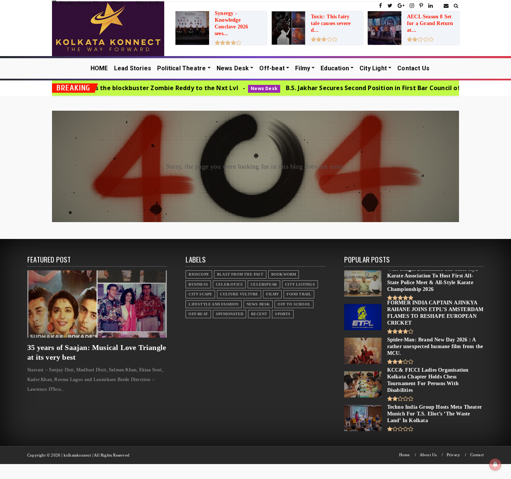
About (117, 3)
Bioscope (199, 274)
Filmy (302, 68)
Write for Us (148, 3)
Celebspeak (264, 284)
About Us (428, 455)
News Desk (233, 68)
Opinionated (229, 314)
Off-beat (272, 68)
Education (335, 68)
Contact (477, 455)
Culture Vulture (239, 294)
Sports (282, 314)
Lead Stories (132, 68)
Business (198, 284)
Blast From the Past (240, 274)
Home (404, 455)
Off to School (294, 304)
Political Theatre (181, 68)
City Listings (300, 284)
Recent (259, 314)
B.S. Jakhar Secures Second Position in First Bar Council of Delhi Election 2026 (365, 88)
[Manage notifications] (495, 464)
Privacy (453, 455)
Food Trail (299, 294)
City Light (373, 68)
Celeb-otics (229, 284)
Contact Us (413, 68)
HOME (99, 68)
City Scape (200, 294)
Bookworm (283, 274)
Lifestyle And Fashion (213, 304)
